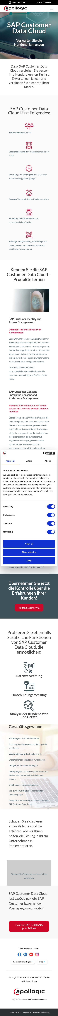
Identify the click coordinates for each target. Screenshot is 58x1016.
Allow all (29, 544)
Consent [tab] (10, 461)
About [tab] (48, 461)
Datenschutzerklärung (41, 1013)
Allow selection (29, 552)
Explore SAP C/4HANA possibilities (29, 926)
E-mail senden (45, 2)
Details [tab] (29, 461)
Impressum (27, 1013)
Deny (29, 560)
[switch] (51, 515)
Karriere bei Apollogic (22, 962)
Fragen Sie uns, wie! (29, 607)
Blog (41, 962)
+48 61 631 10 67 (19, 2)
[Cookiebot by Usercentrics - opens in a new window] (43, 453)
